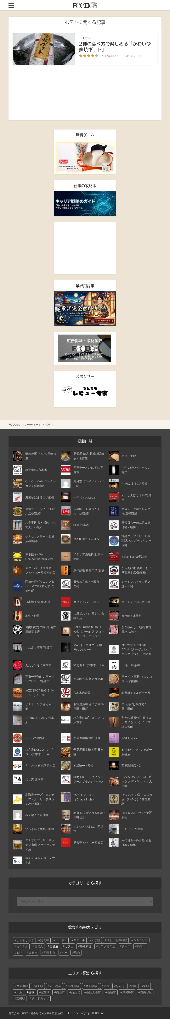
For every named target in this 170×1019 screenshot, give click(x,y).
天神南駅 (73, 986)
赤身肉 (33, 952)
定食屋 (44, 940)
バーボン (61, 940)
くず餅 (95, 940)
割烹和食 (49, 952)
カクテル (22, 946)
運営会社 (13, 1013)
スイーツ (85, 38)
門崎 (134, 986)
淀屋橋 (45, 992)
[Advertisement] (85, 92)
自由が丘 (146, 992)
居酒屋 (54, 946)
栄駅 (146, 986)
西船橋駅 (91, 986)
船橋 (31, 992)
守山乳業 (55, 986)
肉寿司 (141, 946)
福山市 (60, 992)
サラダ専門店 (106, 946)
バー (65, 952)
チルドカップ (40, 998)
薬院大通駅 (93, 992)
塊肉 (77, 952)
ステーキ (79, 940)
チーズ (126, 946)
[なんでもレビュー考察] (85, 391)
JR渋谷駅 (128, 992)
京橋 (106, 986)
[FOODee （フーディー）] (85, 4)
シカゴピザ (140, 940)
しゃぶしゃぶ (25, 940)
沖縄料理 (85, 946)
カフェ (69, 946)
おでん (38, 946)
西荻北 (75, 992)
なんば (120, 986)
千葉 (19, 992)
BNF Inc (99, 1013)
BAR (19, 952)
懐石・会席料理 (117, 940)
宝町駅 (20, 998)
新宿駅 (111, 992)
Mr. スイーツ (133, 56)
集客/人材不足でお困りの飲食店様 (42, 1013)
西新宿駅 (22, 986)
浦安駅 (38, 986)
